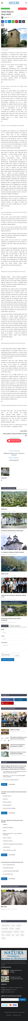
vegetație (18, 928)
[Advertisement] (14, 680)
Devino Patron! (23, 8)
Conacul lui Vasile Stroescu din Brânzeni (12, 530)
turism (13, 925)
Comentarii (5, 626)
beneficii (8, 935)
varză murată (5, 928)
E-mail (2, 636)
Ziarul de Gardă (24, 405)
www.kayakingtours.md (5, 88)
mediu (17, 935)
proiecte (12, 928)
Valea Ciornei (4, 573)
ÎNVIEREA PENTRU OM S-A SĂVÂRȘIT (16, 971)
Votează (4, 784)
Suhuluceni (4, 509)
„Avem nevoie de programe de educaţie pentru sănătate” (17, 745)
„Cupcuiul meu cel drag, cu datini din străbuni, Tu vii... (13, 596)
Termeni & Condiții (16, 1015)
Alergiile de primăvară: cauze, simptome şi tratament (14, 454)
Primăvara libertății (14, 460)
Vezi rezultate (12, 784)
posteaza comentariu (7, 659)
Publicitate (8, 1015)
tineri (3, 935)
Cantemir (19, 925)
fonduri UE (16, 931)
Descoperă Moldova (5, 8)
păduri (22, 935)
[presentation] (21, 892)
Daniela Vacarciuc (6, 925)
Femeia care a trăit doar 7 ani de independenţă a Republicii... (18, 753)
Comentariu (4, 642)
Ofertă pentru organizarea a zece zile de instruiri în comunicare (18, 738)
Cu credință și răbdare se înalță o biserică (12, 552)
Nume (2, 629)
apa (13, 935)
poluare (3, 938)
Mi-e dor (4, 907)
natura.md (6, 17)
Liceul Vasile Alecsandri (7, 931)
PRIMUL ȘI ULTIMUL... (15, 729)
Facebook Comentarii (14, 626)
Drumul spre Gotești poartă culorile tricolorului (11, 619)
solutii (22, 931)
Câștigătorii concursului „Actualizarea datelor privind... (17, 978)
